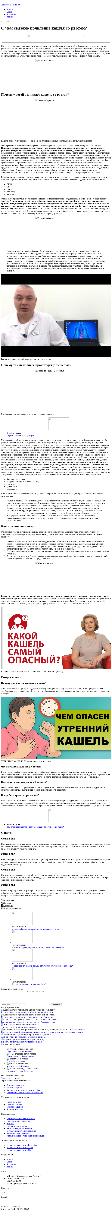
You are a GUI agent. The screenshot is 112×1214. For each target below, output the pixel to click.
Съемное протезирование (18, 1121)
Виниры (10, 1123)
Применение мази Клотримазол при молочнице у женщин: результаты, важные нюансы (42, 1032)
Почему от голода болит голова (21, 1071)
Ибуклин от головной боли (19, 1051)
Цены (9, 12)
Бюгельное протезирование (19, 1128)
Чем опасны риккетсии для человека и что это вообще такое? (35, 827)
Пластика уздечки (15, 1107)
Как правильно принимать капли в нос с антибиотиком (27, 1017)
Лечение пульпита (15, 1085)
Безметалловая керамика (18, 1133)
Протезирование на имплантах (21, 1118)
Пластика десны (14, 1104)
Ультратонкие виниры (17, 1126)
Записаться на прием (10, 5)
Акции (10, 17)
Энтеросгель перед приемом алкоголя (18, 1027)
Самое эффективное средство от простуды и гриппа (36, 929)
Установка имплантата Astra (20, 1147)
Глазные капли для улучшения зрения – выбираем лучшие (28, 1022)
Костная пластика (15, 1109)
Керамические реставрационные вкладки (26, 1136)
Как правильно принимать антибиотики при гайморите (27, 1012)
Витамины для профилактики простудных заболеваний (38, 947)
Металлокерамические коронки (21, 1131)
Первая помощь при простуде (20, 435)
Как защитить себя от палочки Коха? (29, 984)
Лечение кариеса (14, 1088)
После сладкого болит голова (20, 1056)
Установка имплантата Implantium (22, 1145)
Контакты (11, 14)
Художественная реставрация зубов (23, 1090)
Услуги (10, 9)
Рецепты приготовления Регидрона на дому (21, 1042)
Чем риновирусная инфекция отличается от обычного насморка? (42, 966)
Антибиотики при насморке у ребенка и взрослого (25, 1037)
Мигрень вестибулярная (18, 1066)
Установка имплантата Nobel (20, 1150)
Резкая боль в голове (16, 1061)
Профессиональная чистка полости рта (25, 1092)
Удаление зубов (14, 1102)
